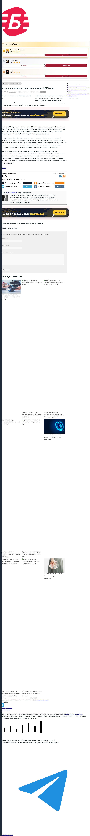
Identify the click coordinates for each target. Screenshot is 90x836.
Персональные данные (83, 88)
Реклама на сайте (72, 94)
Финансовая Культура (17, 50)
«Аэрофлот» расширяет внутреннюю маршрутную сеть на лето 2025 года (10, 554)
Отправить (34, 698)
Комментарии (39, 92)
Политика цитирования (73, 90)
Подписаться (27, 183)
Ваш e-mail (5, 246)
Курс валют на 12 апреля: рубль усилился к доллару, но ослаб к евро (31, 554)
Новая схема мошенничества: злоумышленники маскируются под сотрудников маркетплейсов (10, 693)
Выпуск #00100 (12, 92)
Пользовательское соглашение (76, 86)
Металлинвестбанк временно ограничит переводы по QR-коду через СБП (9, 297)
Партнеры (84, 90)
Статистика (81, 94)
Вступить (59, 183)
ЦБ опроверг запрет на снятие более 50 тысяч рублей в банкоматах (53, 576)
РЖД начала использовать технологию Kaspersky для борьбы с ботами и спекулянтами (54, 415)
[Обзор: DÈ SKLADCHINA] (7, 61)
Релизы (74, 96)
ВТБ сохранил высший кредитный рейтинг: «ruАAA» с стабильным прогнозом (32, 693)
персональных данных (41, 700)
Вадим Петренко (24, 92)
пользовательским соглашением (72, 714)
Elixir (11, 71)
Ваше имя (4, 239)
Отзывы (66, 55)
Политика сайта (71, 88)
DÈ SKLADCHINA (15, 60)
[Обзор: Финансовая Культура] (7, 51)
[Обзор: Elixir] (7, 72)
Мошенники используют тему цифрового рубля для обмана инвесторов (52, 437)
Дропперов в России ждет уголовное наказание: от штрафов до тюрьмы (32, 415)
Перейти (58, 114)
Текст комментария (7, 253)
